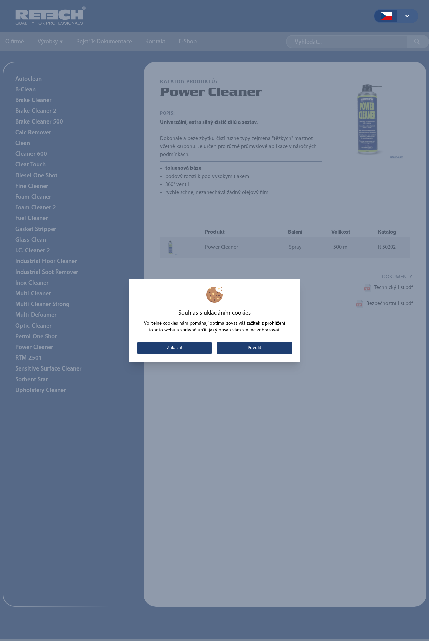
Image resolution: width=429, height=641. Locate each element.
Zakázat (175, 347)
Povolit (254, 347)
